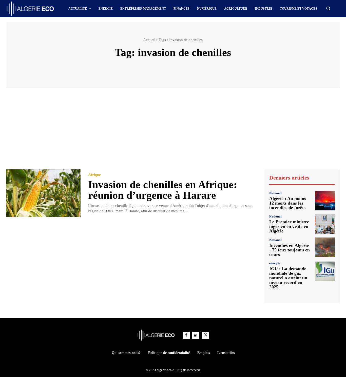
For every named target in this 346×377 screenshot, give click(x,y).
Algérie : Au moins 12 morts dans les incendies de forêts (287, 203)
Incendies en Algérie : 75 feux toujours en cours (289, 250)
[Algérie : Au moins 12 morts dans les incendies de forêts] (325, 200)
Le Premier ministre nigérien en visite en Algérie (289, 226)
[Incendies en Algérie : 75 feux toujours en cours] (325, 247)
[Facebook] (186, 335)
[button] (328, 8)
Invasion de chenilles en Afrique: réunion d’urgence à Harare (162, 190)
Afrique (94, 175)
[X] (205, 335)
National (275, 193)
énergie (274, 263)
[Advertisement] (173, 131)
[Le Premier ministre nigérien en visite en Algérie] (325, 224)
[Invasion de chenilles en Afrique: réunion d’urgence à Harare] (43, 193)
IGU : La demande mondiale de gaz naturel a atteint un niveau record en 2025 (288, 277)
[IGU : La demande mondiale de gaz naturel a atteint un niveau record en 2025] (325, 271)
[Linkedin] (195, 335)
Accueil (149, 40)
